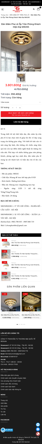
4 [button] (24, 324)
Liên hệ (3, 414)
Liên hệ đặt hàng (21, 122)
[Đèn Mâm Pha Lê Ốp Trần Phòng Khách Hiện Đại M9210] (10, 301)
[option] (21, 51)
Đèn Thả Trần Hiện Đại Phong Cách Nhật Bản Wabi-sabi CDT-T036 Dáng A (26, 265)
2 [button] (19, 324)
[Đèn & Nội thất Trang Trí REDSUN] (17, 9)
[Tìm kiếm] (34, 9)
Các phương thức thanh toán (11, 381)
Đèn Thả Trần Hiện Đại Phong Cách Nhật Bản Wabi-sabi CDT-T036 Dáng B (26, 243)
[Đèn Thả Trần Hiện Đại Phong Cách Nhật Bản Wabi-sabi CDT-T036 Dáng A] (5, 265)
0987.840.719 (23, 351)
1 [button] (17, 324)
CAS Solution (25, 442)
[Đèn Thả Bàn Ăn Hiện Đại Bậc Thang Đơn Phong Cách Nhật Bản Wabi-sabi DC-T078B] (5, 254)
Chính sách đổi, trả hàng (9, 384)
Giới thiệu (4, 403)
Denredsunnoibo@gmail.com (15, 354)
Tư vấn (3, 412)
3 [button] (22, 324)
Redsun (14, 240)
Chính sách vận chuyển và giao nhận (13, 378)
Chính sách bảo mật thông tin (11, 389)
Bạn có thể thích (10, 235)
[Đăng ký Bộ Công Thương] (7, 430)
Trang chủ (4, 400)
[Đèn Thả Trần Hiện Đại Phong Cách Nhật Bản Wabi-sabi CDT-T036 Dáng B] (5, 243)
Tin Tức (3, 409)
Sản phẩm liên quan (21, 286)
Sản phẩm (4, 406)
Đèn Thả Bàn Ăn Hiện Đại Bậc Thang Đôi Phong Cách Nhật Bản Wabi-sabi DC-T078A (25, 276)
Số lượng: (5, 107)
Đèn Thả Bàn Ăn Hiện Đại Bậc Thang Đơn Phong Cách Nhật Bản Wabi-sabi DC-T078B (25, 254)
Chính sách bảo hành (8, 386)
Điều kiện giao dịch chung (10, 375)
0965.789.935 (11, 351)
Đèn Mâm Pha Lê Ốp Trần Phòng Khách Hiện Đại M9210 (18, 315)
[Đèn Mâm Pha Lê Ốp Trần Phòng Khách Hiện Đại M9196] (31, 301)
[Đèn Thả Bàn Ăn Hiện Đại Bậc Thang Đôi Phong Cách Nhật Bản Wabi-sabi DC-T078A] (5, 276)
